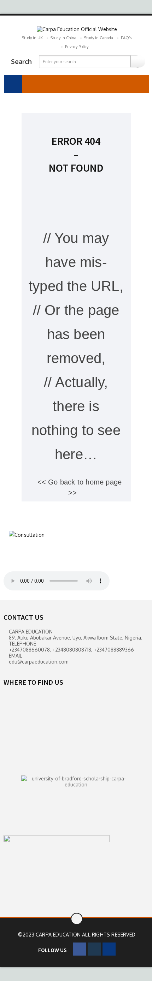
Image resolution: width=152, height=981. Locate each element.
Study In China (63, 37)
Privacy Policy (76, 46)
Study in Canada (98, 37)
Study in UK (32, 37)
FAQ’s (126, 37)
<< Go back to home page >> (79, 487)
